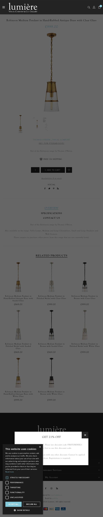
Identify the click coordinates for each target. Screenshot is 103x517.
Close (85, 435)
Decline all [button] (31, 504)
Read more (9, 472)
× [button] (40, 447)
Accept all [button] (13, 504)
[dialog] (23, 479)
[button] (22, 510)
